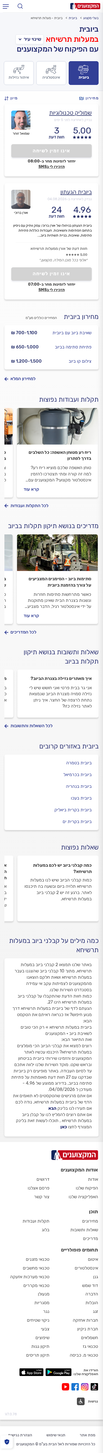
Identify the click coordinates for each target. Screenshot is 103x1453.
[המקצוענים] (85, 6)
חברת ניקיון (87, 1328)
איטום (93, 1259)
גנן (95, 1276)
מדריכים (90, 1238)
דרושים (43, 1179)
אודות (93, 1179)
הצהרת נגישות (20, 1435)
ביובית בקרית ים (77, 821)
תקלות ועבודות (36, 1221)
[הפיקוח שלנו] (7, 1442)
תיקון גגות (40, 1346)
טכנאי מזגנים (37, 1259)
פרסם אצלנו (38, 1188)
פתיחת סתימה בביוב (73, 347)
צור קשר (41, 1196)
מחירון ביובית (81, 317)
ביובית (73, 18)
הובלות (91, 1302)
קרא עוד (31, 489)
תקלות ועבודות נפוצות (69, 399)
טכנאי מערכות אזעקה (29, 1276)
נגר (46, 1311)
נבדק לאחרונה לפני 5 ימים (73, 120)
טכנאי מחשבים (36, 1268)
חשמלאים (89, 1337)
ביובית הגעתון (76, 191)
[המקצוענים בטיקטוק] (94, 1386)
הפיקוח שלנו (87, 1188)
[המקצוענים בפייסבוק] (76, 1386)
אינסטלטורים (86, 1268)
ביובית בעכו (81, 798)
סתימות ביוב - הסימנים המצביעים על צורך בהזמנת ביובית (60, 581)
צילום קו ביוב (80, 361)
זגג (95, 1311)
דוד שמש (90, 1285)
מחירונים (90, 1221)
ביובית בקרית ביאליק (73, 809)
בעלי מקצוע (91, 18)
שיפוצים (42, 1337)
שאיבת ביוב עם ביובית (71, 332)
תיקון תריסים (37, 1355)
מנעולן (43, 1294)
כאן (63, 1126)
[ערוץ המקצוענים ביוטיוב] (66, 1386)
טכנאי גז (90, 1346)
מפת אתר (87, 1435)
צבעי (45, 1328)
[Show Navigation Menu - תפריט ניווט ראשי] (6, 6)
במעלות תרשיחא (72, 39)
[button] (12, 98)
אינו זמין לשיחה (51, 150)
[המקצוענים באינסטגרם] (86, 1386)
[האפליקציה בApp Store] (31, 1372)
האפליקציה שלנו (83, 1196)
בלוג (45, 1229)
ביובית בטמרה (79, 762)
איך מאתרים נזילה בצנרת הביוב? (61, 678)
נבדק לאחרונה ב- (70, 199)
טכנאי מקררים (36, 1285)
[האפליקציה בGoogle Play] (59, 1372)
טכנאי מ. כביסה (84, 1355)
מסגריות (41, 1302)
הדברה (91, 1294)
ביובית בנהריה (79, 786)
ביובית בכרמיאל (77, 774)
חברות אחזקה (85, 1320)
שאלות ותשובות (84, 1229)
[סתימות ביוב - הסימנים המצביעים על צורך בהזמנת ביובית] (57, 555)
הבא (52, 1108)
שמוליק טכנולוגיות (70, 112)
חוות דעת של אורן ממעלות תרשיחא (58, 248)
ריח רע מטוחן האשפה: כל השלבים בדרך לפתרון (60, 455)
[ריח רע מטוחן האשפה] (57, 428)
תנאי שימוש (55, 1435)
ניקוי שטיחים (38, 1320)
